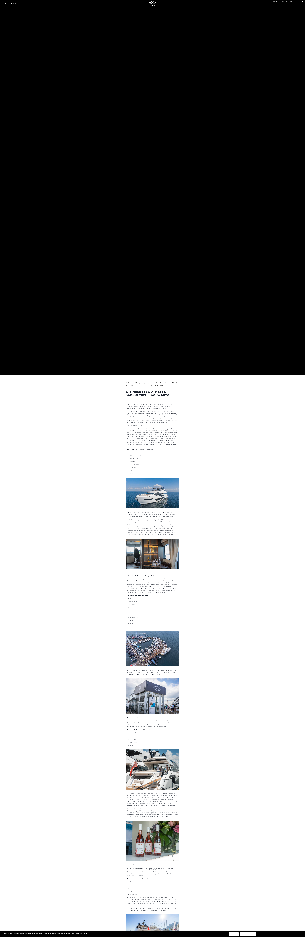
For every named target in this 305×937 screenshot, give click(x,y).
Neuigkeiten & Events (132, 383)
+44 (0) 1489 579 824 (286, 1)
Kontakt (275, 1)
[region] (152, 934)
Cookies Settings (220, 934)
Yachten (13, 3)
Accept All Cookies (248, 934)
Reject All (233, 934)
